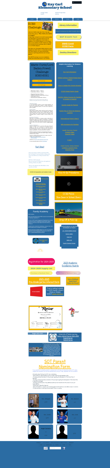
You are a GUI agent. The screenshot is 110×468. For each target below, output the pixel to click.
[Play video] (68, 163)
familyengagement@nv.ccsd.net (38, 232)
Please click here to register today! (35, 229)
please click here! (57, 294)
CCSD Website (44, 141)
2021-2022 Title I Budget (40, 186)
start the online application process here (41, 139)
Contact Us (38, 442)
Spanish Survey (68, 340)
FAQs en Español (34, 137)
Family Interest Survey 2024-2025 (68, 336)
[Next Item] (60, 314)
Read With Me (48, 354)
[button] (44, 19)
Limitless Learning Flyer (70, 148)
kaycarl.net (71, 442)
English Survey (68, 338)
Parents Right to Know (40, 202)
